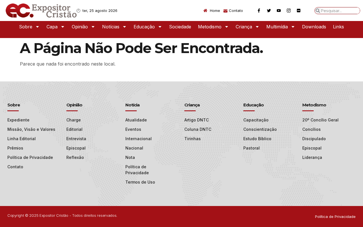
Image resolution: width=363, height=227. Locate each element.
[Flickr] (299, 10)
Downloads (314, 27)
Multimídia (277, 27)
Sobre (25, 27)
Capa (52, 27)
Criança (244, 27)
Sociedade (180, 27)
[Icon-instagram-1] (289, 10)
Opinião (80, 27)
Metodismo (209, 27)
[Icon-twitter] (269, 10)
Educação (144, 27)
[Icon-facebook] (259, 10)
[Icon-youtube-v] (279, 10)
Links (338, 27)
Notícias (110, 27)
